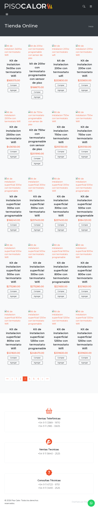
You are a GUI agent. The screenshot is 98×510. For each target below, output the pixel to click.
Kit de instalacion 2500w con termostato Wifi (13, 134)
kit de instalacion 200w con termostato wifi (61, 68)
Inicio (90, 26)
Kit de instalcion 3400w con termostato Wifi (13, 68)
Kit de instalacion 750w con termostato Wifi (61, 134)
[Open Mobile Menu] (91, 6)
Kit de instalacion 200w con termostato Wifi (85, 68)
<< (7, 379)
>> (47, 379)
